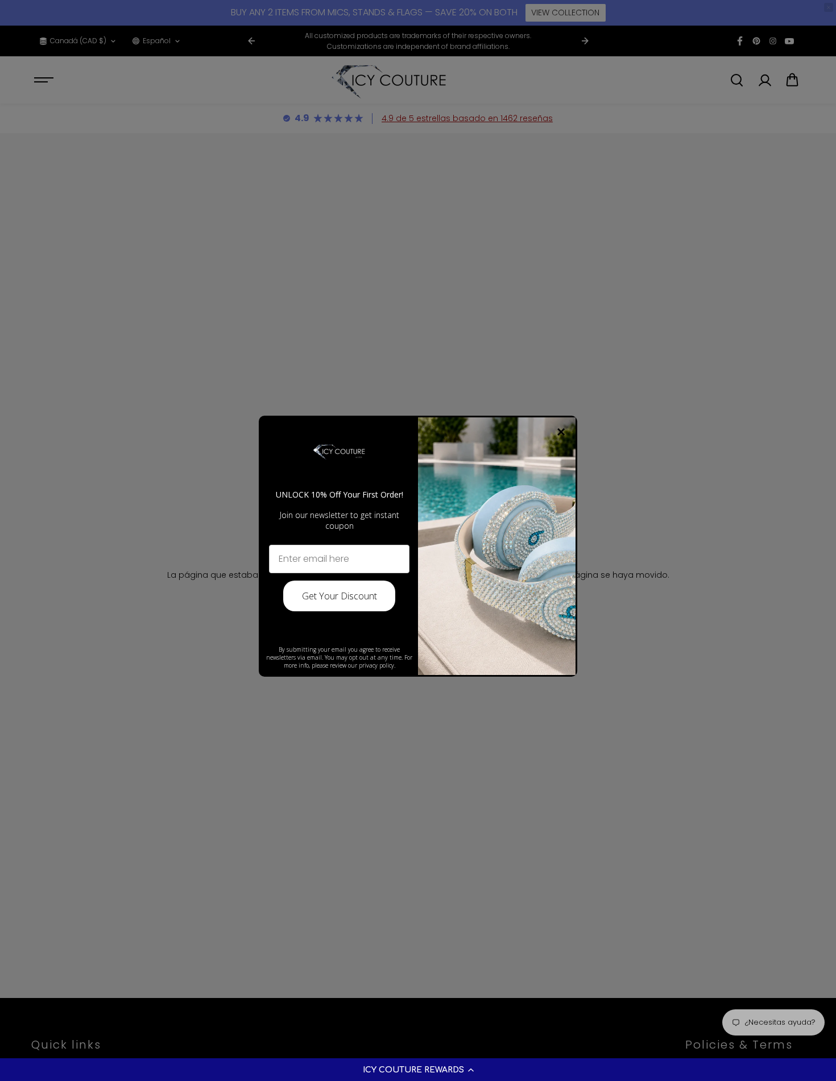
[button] (418, 1069)
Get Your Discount (339, 596)
